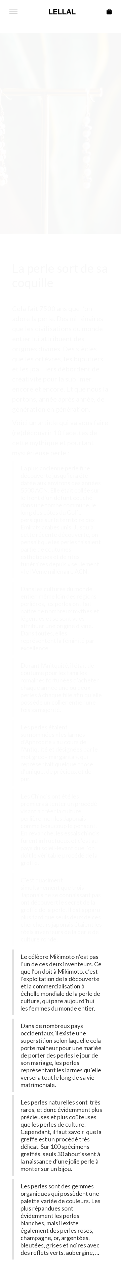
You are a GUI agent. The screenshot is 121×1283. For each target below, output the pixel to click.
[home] (60, 11)
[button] (13, 11)
